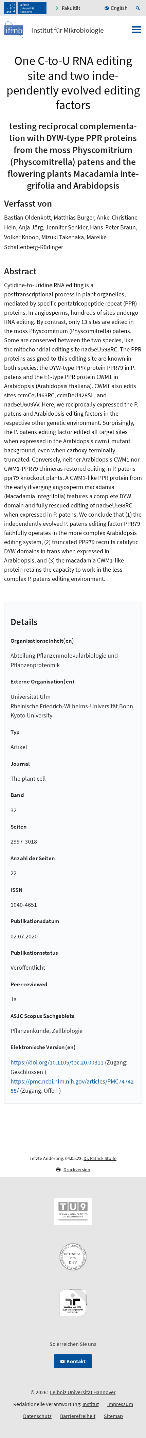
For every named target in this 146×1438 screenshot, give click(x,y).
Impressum (120, 1404)
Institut (91, 1404)
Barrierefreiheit (77, 1416)
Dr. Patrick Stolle (100, 1158)
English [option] (119, 7)
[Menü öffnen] (136, 31)
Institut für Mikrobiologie (67, 30)
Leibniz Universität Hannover (83, 1392)
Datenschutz (37, 1416)
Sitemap (113, 1416)
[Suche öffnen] (139, 8)
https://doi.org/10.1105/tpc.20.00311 (57, 1062)
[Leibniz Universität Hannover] (25, 8)
